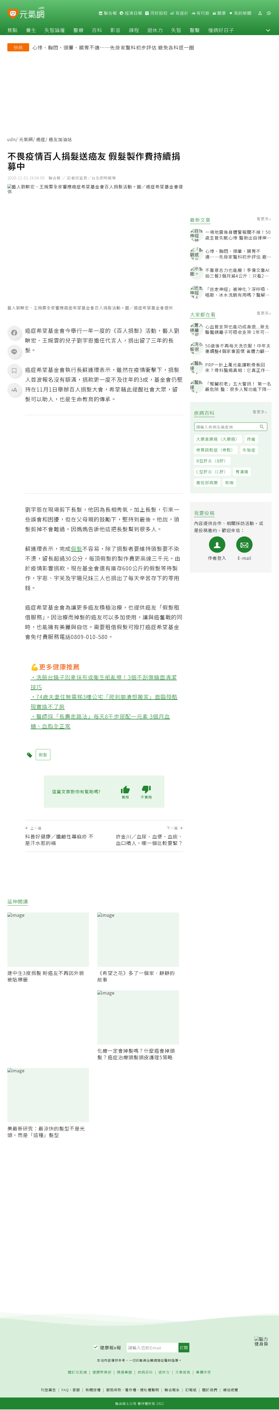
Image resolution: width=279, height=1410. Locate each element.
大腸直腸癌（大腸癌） (218, 439)
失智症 (249, 450)
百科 (97, 29)
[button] (268, 29)
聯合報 (110, 13)
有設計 (181, 13)
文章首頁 (182, 1372)
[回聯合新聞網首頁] (13, 14)
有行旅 (202, 13)
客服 (76, 1389)
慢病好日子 (221, 29)
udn (11, 139)
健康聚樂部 (101, 1372)
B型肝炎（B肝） (212, 461)
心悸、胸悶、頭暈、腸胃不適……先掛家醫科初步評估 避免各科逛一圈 (113, 47)
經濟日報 (133, 13)
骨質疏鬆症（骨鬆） (215, 450)
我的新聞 (242, 13)
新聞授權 (93, 1390)
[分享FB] (14, 332)
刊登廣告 (48, 1390)
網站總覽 (230, 1390)
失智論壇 (54, 29)
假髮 (76, 548)
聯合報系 (172, 1390)
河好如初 (158, 13)
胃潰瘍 (241, 471)
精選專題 (124, 1372)
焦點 (12, 29)
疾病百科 (145, 1372)
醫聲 (195, 29)
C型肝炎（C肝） (212, 471)
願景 (221, 13)
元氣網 (26, 139)
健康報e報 (110, 1347)
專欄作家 (203, 1372)
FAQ (65, 1389)
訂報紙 (191, 1390)
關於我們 (209, 1390)
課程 (134, 29)
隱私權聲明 (149, 1389)
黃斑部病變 (207, 482)
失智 (176, 29)
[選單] (268, 13)
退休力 (155, 29)
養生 (31, 29)
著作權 (131, 1389)
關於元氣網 (77, 1372)
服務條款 (114, 1389)
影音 (115, 29)
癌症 (41, 139)
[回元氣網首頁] (32, 13)
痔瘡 (251, 439)
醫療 (78, 29)
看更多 (263, 218)
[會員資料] (260, 13)
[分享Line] (14, 351)
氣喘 (229, 482)
